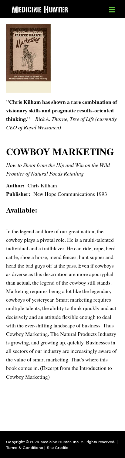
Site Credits (57, 447)
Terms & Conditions (24, 447)
